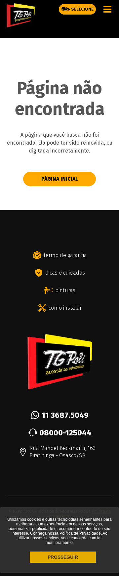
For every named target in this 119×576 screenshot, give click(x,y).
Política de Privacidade (80, 533)
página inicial (59, 179)
